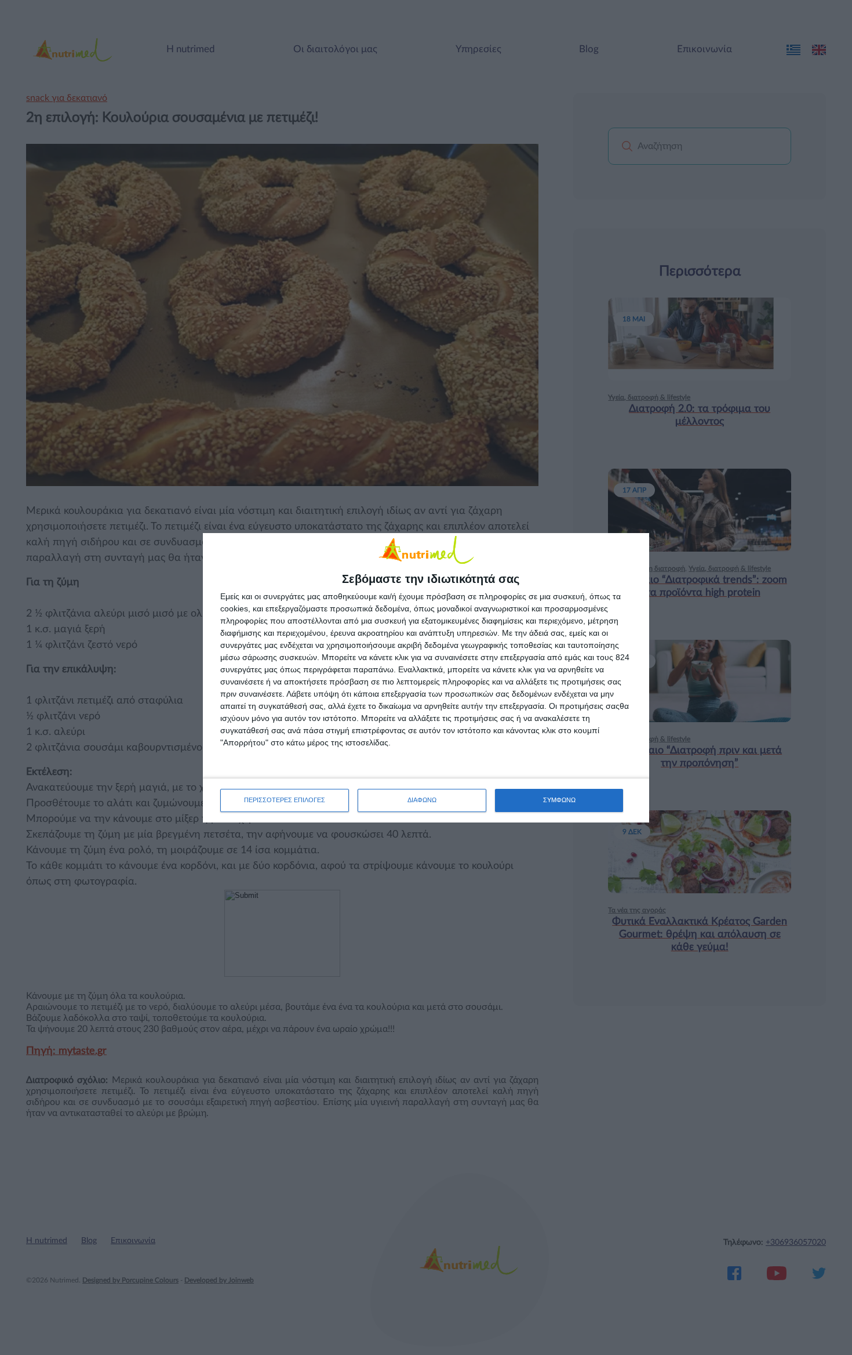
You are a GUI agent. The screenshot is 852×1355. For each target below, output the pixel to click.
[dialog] (426, 678)
